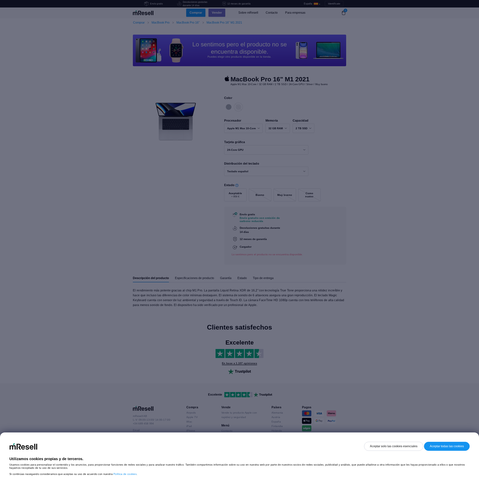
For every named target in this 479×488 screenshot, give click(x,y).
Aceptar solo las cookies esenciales (393, 446)
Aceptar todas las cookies (447, 446)
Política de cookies (125, 473)
